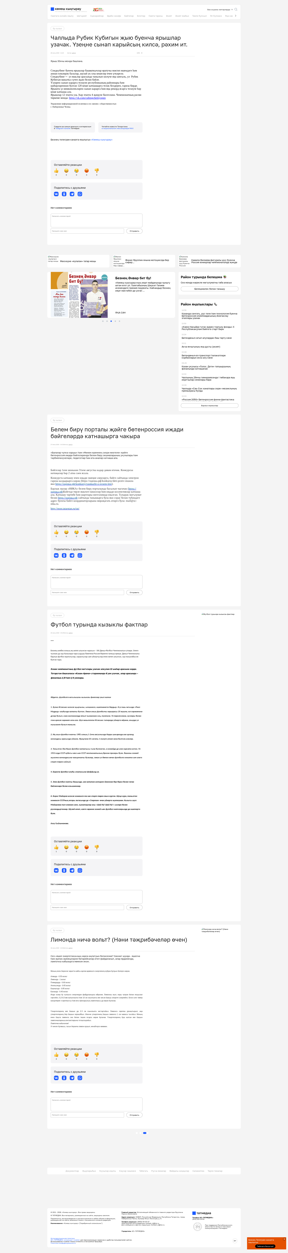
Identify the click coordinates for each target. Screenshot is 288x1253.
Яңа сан (229, 16)
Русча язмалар (158, 1171)
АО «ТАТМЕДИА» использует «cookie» (65, 1240)
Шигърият (82, 16)
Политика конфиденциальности (63, 1243)
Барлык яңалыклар (209, 405)
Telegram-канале (63, 128)
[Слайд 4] (115, 321)
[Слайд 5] (119, 321)
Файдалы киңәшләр (179, 1171)
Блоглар (141, 16)
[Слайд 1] (103, 321)
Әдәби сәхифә (114, 16)
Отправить (134, 231)
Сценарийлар (97, 16)
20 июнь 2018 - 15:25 (57, 633)
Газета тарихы (156, 16)
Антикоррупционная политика (63, 1238)
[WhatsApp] (80, 194)
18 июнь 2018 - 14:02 (57, 948)
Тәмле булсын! (199, 16)
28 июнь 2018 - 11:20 (57, 53)
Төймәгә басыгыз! (265, 1246)
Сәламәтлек (198, 1171)
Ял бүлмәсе (216, 16)
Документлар (72, 1171)
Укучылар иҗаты (107, 1171)
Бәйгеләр (129, 16)
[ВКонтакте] (56, 194)
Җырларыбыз (89, 1171)
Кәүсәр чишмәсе (127, 1171)
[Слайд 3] (111, 321)
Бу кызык (57, 28)
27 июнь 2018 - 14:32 (57, 444)
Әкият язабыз (182, 16)
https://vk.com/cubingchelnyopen (87, 97)
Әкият (169, 16)
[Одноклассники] (64, 194)
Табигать (143, 1171)
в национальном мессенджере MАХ (118, 128)
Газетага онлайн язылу (62, 16)
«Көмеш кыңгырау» (101, 139)
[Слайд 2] (107, 321)
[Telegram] (72, 194)
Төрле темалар (215, 1171)
